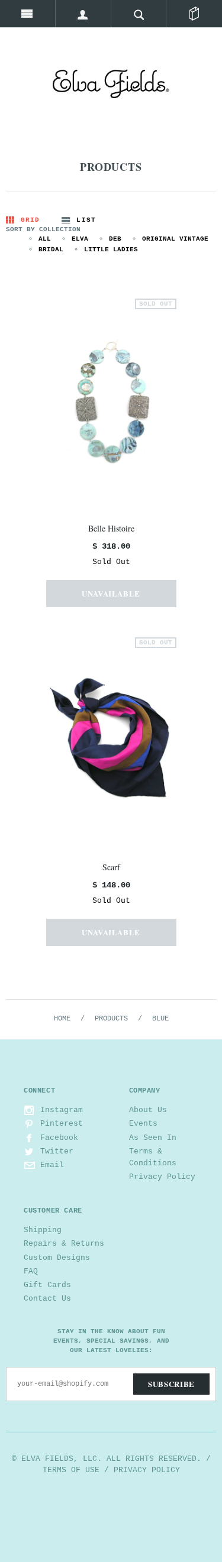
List (85, 219)
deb (115, 238)
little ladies (111, 249)
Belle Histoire (111, 528)
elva (80, 238)
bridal (50, 249)
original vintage (175, 238)
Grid (30, 219)
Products (111, 1019)
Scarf (111, 867)
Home (62, 1019)
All (44, 238)
